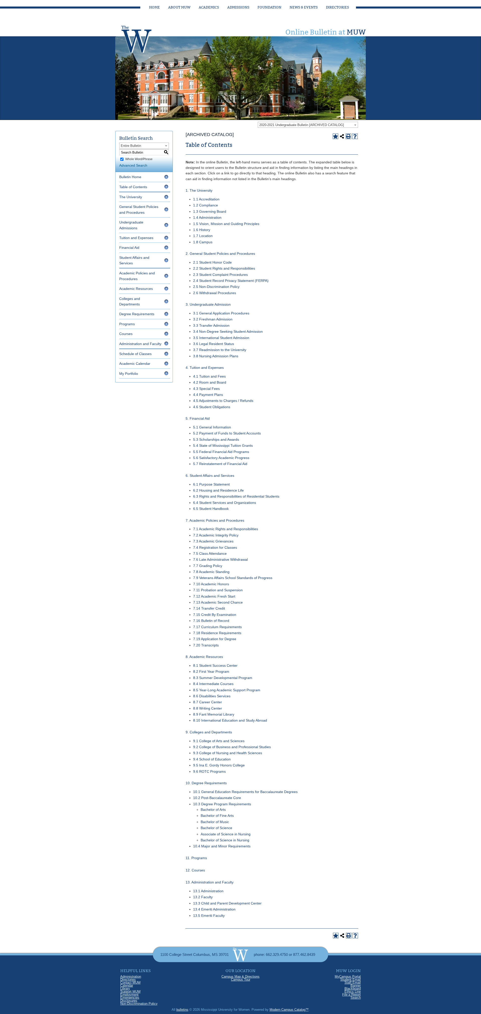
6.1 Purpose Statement (211, 484)
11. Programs (196, 858)
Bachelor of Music (215, 822)
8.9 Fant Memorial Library (213, 714)
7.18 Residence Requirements (217, 633)
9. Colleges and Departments (209, 732)
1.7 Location (203, 236)
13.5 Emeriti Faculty (209, 916)
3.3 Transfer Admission (211, 325)
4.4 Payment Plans (208, 395)
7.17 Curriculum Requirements (217, 627)
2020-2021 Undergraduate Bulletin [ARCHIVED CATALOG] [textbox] (301, 125)
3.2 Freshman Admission (212, 319)
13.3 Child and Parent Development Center (227, 903)
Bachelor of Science (216, 828)
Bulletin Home (130, 177)
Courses (126, 334)
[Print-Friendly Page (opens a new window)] (348, 136)
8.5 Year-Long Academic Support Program (226, 690)
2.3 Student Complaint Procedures (220, 275)
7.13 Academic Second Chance (218, 602)
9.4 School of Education (212, 759)
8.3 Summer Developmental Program (222, 678)
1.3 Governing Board (209, 211)
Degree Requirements (136, 314)
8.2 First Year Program (211, 671)
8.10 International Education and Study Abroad (230, 720)
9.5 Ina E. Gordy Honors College (219, 765)
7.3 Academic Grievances (213, 541)
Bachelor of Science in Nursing (225, 840)
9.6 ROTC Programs (209, 771)
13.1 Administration (208, 891)
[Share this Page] (342, 136)
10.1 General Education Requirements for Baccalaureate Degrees (245, 792)
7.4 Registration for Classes (215, 547)
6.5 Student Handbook (211, 509)
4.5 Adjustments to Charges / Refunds (223, 401)
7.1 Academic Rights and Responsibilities (225, 529)
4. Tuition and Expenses (205, 368)
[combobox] (308, 125)
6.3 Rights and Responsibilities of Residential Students (236, 496)
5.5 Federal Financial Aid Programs (221, 452)
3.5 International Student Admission (221, 338)
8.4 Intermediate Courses (213, 684)
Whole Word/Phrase (139, 159)
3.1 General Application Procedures (221, 313)
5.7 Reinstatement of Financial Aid (220, 464)
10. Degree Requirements (206, 783)
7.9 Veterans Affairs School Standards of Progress (232, 578)
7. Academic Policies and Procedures (215, 520)
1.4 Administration (207, 217)
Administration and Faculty (140, 344)
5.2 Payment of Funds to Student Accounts (227, 433)
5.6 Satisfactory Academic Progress (221, 458)
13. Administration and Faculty (209, 882)
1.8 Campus (202, 242)
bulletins (182, 1009)
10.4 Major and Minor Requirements (222, 846)
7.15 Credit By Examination (214, 615)
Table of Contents (133, 187)
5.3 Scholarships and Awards (216, 439)
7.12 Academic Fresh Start (214, 596)
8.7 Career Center (207, 702)
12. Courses (195, 870)
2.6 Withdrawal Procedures (214, 293)
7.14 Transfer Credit (209, 608)
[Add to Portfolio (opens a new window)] (335, 136)
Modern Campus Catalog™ (289, 1009)
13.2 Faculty (203, 897)
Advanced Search (133, 165)
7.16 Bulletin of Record (211, 621)
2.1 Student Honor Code (212, 262)
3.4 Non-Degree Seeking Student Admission (228, 331)
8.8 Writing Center (207, 708)
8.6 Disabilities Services (211, 696)
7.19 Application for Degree (214, 639)
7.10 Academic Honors (211, 584)
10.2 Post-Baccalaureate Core (217, 798)
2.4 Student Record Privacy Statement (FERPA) (231, 281)
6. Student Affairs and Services (210, 476)
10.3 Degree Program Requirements (222, 804)
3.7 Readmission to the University (219, 350)
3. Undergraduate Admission (208, 304)
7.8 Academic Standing (211, 572)
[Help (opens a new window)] (355, 136)
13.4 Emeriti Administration (214, 909)
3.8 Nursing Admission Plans (215, 356)
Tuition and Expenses (136, 238)
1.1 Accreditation (206, 199)
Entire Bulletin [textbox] (131, 146)
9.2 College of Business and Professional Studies (232, 747)
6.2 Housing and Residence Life (218, 490)
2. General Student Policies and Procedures (220, 254)
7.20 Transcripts (206, 645)
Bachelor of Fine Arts (217, 816)
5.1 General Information (212, 427)
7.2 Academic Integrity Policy (215, 535)
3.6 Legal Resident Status (213, 344)
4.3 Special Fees (206, 389)
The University (130, 197)
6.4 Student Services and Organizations (224, 503)
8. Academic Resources (204, 657)
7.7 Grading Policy (207, 566)
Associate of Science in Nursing (226, 834)
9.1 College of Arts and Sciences (219, 741)
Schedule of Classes (135, 354)
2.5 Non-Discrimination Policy (216, 287)
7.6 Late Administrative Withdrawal (220, 559)
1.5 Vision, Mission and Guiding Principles (226, 224)
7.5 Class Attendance (210, 553)
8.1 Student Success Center (215, 665)
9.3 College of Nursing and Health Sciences (227, 753)
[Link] (141, 38)
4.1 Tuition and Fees (209, 376)
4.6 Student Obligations (211, 407)
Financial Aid (129, 248)
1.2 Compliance (205, 205)
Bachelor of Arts (213, 810)
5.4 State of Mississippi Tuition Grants (223, 445)
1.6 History (201, 230)
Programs (127, 324)
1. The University (199, 190)
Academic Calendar (134, 364)
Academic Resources (136, 289)
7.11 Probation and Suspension (218, 590)
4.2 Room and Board (209, 382)
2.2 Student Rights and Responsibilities (224, 268)
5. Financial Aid (198, 418)
